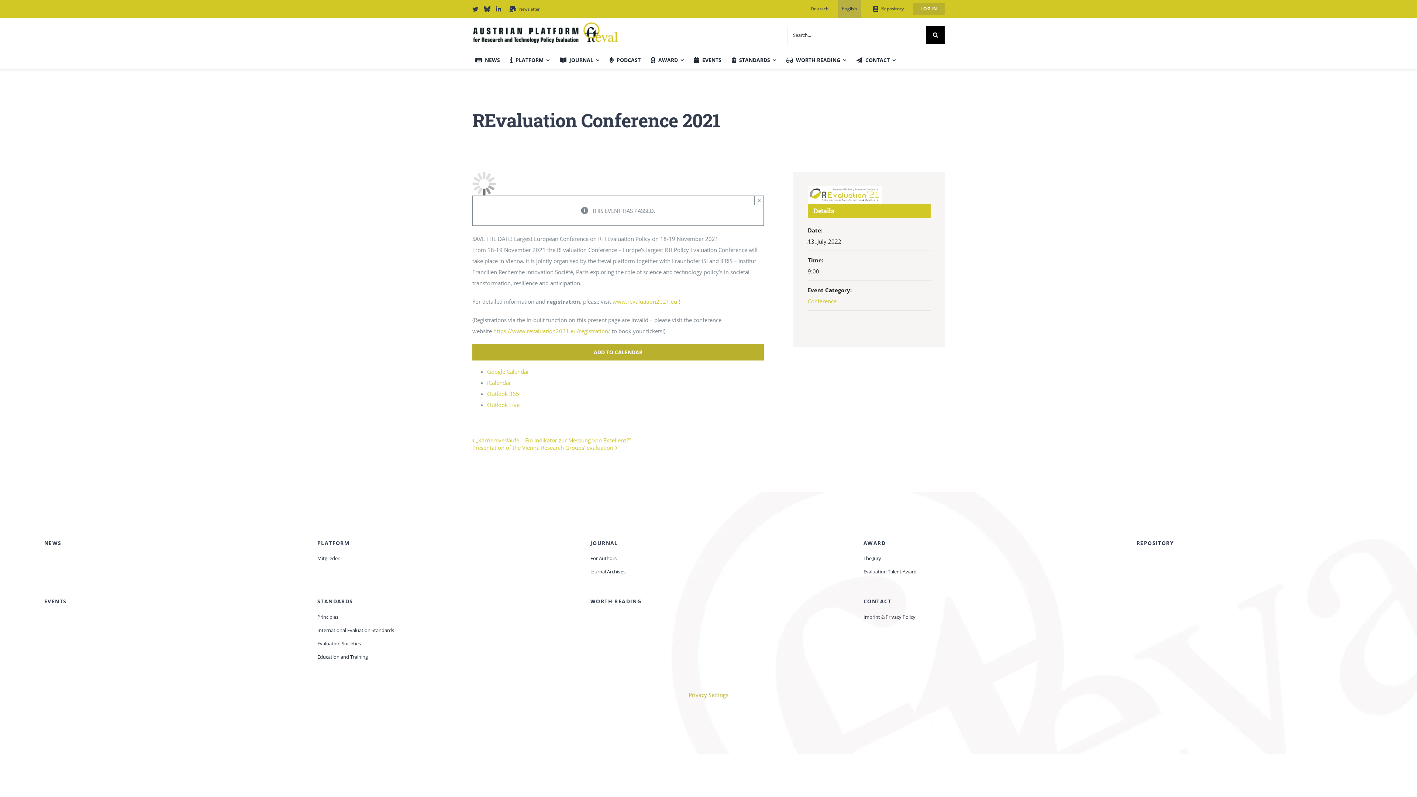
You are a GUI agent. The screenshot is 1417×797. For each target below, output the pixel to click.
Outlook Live (503, 404)
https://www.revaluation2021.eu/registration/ (551, 331)
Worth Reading (615, 601)
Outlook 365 (503, 393)
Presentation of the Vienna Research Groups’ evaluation (542, 447)
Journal (604, 542)
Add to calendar (618, 352)
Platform (333, 542)
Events (55, 601)
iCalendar (499, 382)
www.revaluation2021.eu (645, 301)
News (53, 542)
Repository (1155, 542)
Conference (822, 301)
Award (874, 542)
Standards (335, 601)
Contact (877, 601)
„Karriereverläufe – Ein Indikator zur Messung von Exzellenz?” (553, 440)
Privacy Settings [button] (708, 694)
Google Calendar (508, 371)
